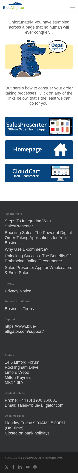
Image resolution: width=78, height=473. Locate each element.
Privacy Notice (18, 291)
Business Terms (19, 308)
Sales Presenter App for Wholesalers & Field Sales (38, 270)
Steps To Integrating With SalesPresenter (28, 223)
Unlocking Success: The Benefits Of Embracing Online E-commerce (38, 258)
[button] (72, 6)
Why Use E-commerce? (26, 249)
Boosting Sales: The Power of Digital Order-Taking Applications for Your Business (38, 237)
